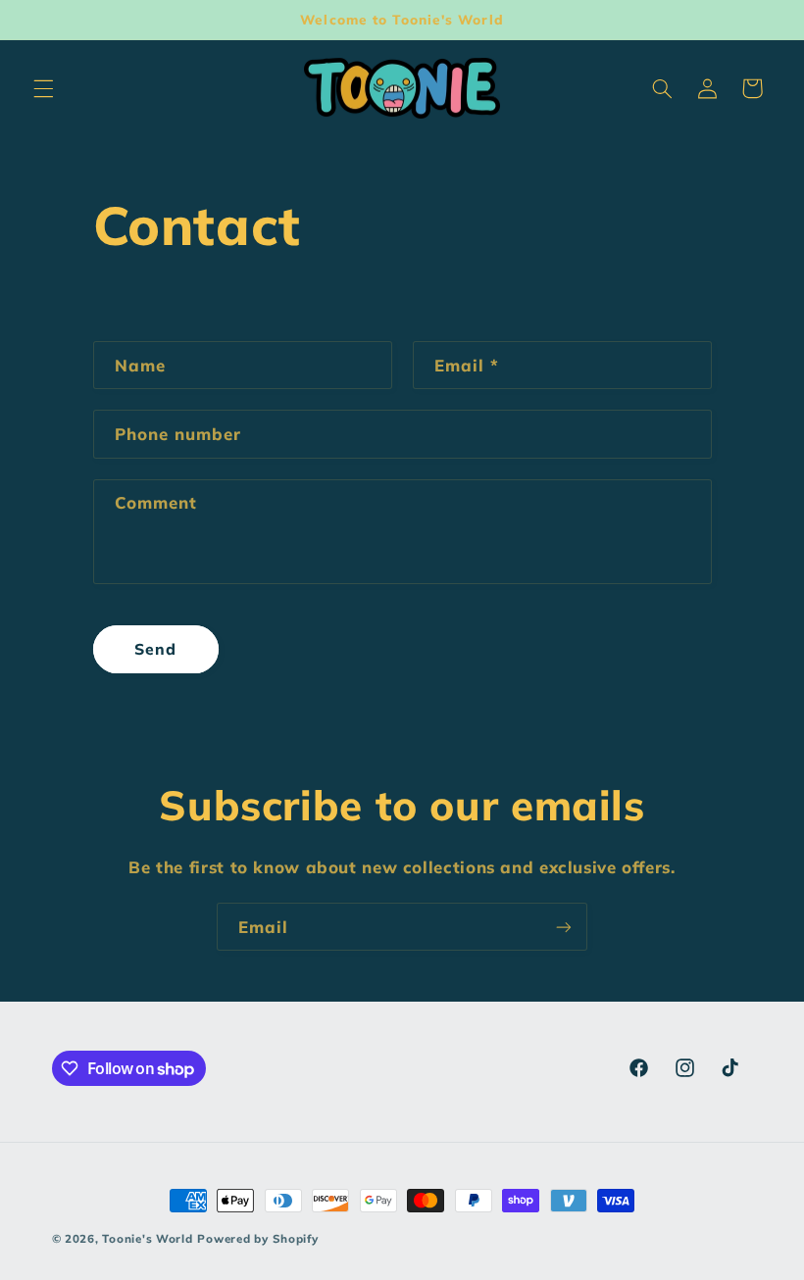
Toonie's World (147, 1238)
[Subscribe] (563, 927)
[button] (43, 88)
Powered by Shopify (257, 1238)
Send (155, 649)
